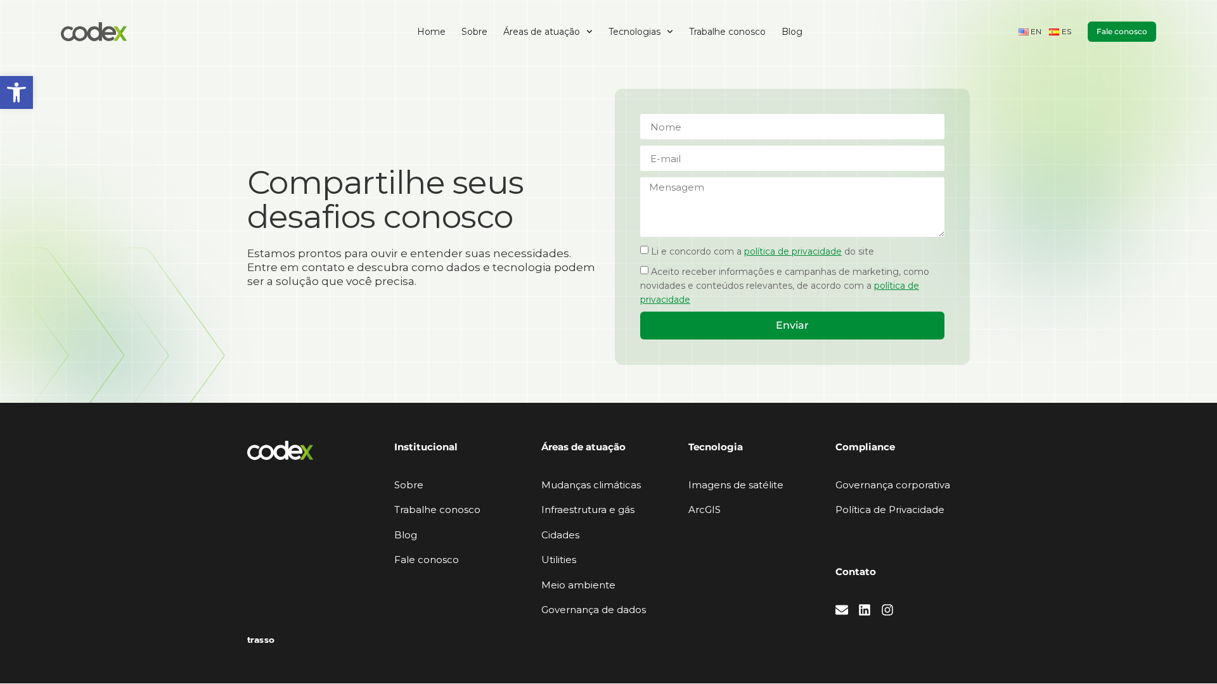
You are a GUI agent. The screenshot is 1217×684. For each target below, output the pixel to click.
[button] (16, 92)
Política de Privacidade (889, 510)
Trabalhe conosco (727, 31)
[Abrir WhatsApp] (1185, 652)
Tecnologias (634, 31)
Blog (792, 31)
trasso (260, 640)
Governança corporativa (892, 485)
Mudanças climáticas (591, 485)
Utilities (558, 560)
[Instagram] (887, 610)
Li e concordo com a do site (762, 251)
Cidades (560, 535)
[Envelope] (841, 610)
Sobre (474, 31)
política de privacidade (793, 251)
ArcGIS (704, 510)
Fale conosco (426, 560)
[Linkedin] (864, 610)
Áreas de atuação (541, 31)
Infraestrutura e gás (587, 510)
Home (431, 31)
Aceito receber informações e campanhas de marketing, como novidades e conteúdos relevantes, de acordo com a (784, 285)
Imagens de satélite (735, 485)
